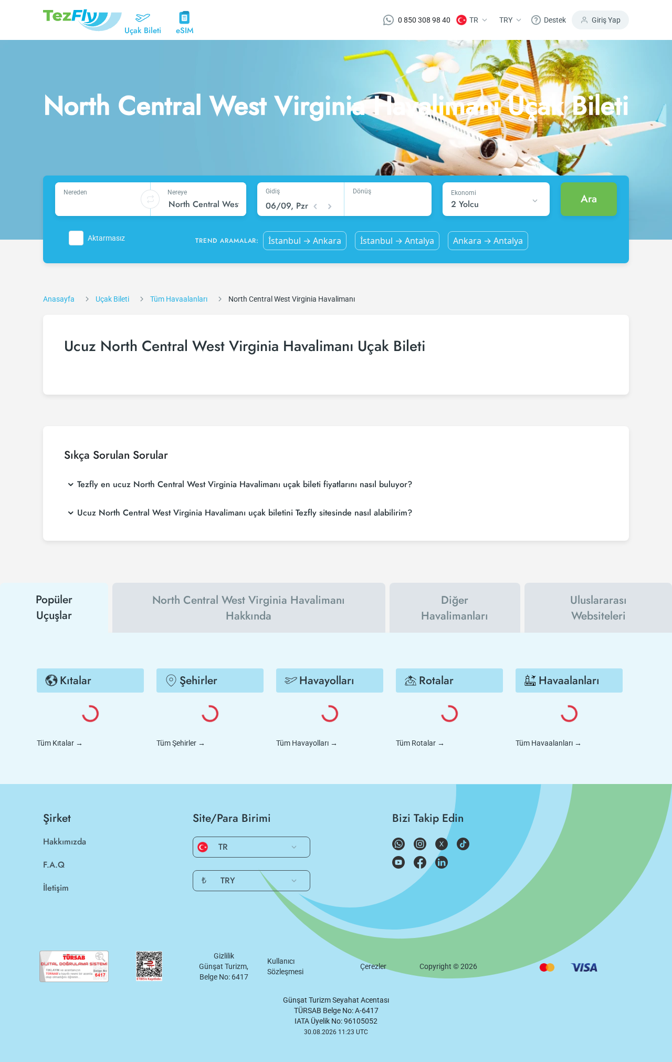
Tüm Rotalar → (420, 743)
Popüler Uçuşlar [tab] (54, 607)
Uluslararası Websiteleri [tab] (598, 608)
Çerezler (373, 966)
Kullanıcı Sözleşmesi (285, 966)
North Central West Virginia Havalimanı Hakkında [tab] (248, 608)
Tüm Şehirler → (180, 743)
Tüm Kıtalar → (60, 743)
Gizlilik (224, 956)
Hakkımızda (64, 842)
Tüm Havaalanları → (549, 743)
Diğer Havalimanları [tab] (454, 608)
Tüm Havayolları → (307, 743)
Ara (589, 199)
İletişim (56, 888)
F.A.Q (54, 865)
